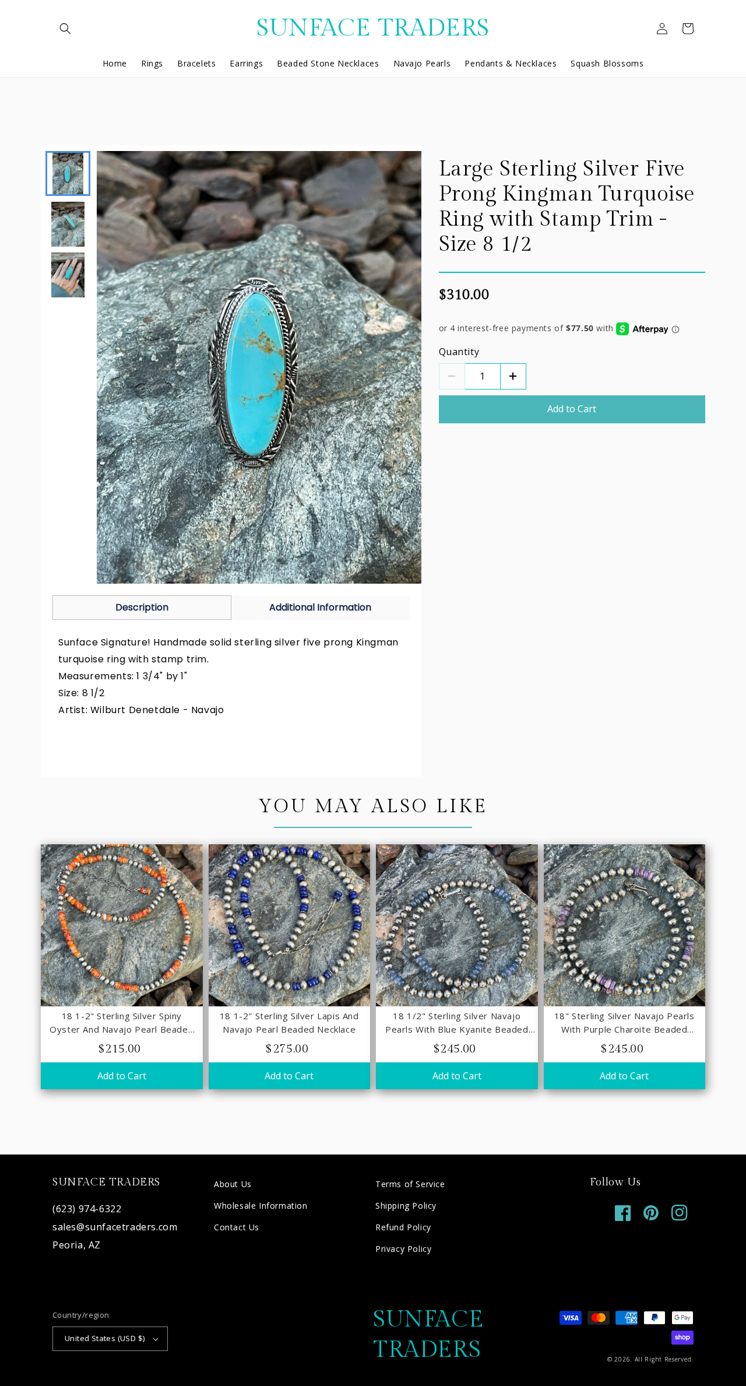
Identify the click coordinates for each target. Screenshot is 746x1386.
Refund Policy (403, 1227)
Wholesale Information (261, 1205)
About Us (233, 1183)
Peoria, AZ (76, 1244)
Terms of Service (410, 1183)
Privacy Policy (403, 1248)
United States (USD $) (105, 1338)
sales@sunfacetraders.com (114, 1226)
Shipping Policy (406, 1205)
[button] (65, 28)
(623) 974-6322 (86, 1208)
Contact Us (236, 1227)
